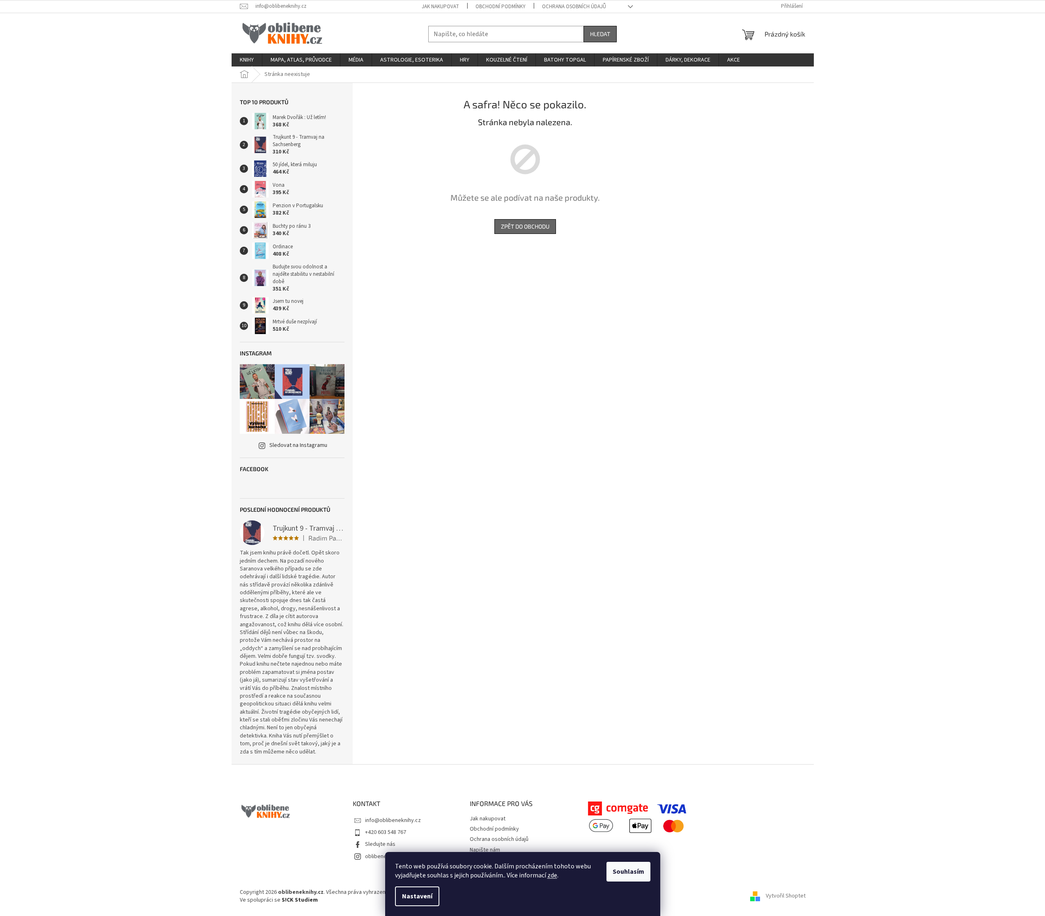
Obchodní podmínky (500, 6)
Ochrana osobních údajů (574, 6)
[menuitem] (247, 59)
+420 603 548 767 (385, 832)
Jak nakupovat (440, 6)
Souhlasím (628, 871)
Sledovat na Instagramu (298, 445)
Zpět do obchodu (525, 226)
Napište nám (485, 850)
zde (552, 875)
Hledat (600, 33)
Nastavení (417, 896)
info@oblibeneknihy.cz (393, 820)
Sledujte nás (380, 844)
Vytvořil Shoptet (786, 896)
